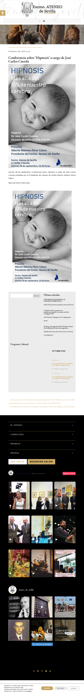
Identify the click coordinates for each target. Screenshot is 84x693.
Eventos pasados (57, 305)
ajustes (29, 691)
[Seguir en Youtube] (46, 671)
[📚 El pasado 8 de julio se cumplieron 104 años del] (18, 630)
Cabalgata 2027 (57, 317)
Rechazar (60, 688)
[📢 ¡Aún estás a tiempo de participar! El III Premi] (65, 630)
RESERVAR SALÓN (41, 461)
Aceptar (47, 688)
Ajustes (73, 688)
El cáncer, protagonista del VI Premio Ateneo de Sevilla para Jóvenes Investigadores (58, 327)
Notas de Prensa (68, 305)
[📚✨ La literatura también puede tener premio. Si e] (41, 607)
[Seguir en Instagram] (38, 671)
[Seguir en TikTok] (50, 671)
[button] (2, 13)
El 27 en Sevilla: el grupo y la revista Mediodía (62, 364)
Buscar (36, 296)
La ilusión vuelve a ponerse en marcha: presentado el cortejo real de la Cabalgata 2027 (56, 312)
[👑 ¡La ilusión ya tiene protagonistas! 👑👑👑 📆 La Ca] (41, 630)
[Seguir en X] (33, 671)
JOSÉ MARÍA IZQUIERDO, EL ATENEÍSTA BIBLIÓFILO (54, 300)
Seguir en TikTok (69, 473)
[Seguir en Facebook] (42, 671)
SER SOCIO (18, 461)
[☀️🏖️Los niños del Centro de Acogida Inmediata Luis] (65, 607)
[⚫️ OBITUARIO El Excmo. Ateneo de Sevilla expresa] (18, 607)
